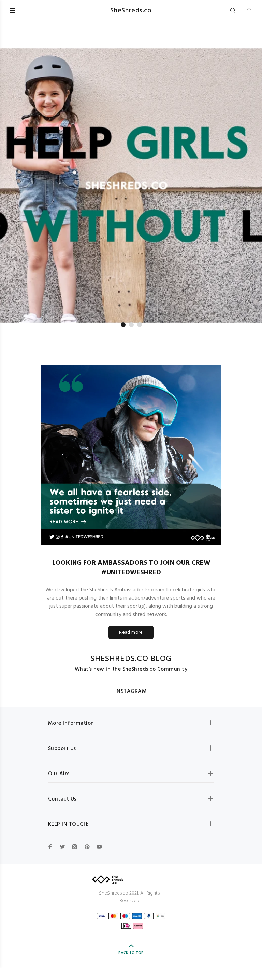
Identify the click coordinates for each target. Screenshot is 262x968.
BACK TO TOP (131, 953)
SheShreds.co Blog (131, 659)
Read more (131, 632)
